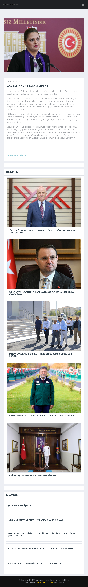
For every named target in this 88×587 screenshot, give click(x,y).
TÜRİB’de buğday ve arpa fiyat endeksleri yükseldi (35, 520)
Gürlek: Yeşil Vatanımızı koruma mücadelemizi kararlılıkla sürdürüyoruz (41, 293)
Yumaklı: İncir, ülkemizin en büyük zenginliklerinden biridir (41, 416)
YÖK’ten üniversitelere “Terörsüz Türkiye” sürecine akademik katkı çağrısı (42, 231)
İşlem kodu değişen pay (20, 505)
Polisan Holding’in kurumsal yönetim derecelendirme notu (41, 549)
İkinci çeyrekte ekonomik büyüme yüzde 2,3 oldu (34, 563)
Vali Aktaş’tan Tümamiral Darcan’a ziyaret (32, 475)
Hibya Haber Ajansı (44, 583)
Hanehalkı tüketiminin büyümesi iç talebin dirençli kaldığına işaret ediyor (41, 534)
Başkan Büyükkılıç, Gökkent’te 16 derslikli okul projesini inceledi (40, 355)
